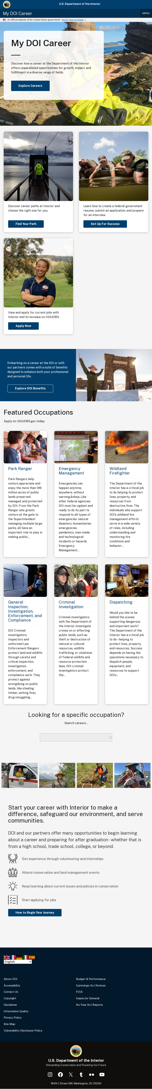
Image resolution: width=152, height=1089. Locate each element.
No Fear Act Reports (89, 1004)
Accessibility (12, 985)
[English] (7, 957)
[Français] (13, 957)
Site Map (9, 1024)
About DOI (10, 979)
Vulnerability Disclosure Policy (23, 1030)
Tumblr (81, 1075)
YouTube (102, 1075)
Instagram (50, 1075)
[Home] (6, 4)
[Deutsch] (19, 957)
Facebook (60, 1075)
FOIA (79, 991)
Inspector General (87, 998)
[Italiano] (26, 957)
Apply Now (23, 326)
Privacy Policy (13, 1017)
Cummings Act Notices (91, 985)
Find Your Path (26, 224)
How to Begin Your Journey (35, 912)
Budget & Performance (91, 979)
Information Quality (16, 1011)
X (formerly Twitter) (71, 1075)
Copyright (10, 998)
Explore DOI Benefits (30, 388)
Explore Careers (30, 86)
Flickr (92, 1075)
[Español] (32, 957)
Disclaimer (10, 1004)
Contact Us (11, 991)
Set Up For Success (105, 224)
